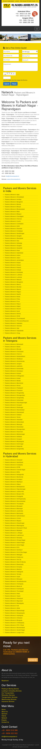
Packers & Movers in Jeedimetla (14, 511)
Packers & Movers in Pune (12, 301)
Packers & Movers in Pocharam (14, 390)
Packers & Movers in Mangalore (14, 282)
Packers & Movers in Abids (12, 608)
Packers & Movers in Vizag (12, 333)
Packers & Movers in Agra (12, 194)
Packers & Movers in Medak (13, 380)
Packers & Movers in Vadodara (13, 323)
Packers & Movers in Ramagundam (15, 395)
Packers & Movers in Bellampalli (14, 344)
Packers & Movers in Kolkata (13, 270)
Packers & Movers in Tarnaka (13, 574)
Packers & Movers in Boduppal (13, 579)
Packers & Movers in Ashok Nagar (14, 545)
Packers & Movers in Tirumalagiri (14, 591)
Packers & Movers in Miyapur (13, 520)
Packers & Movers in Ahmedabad (14, 197)
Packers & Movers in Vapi (12, 328)
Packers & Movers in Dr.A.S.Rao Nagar (16, 552)
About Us (5, 711)
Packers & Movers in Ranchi (13, 309)
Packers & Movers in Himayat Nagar (15, 540)
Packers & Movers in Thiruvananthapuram (17, 321)
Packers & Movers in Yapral (12, 596)
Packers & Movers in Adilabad (13, 436)
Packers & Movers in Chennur (13, 354)
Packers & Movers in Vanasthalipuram (15, 581)
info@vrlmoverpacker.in (12, 176)
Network (4, 718)
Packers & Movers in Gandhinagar (14, 233)
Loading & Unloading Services (12, 691)
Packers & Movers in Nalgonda (13, 446)
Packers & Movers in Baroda (13, 204)
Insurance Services (8, 701)
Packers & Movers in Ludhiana (13, 275)
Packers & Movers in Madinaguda (14, 525)
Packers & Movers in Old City (13, 559)
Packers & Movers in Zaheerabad (14, 422)
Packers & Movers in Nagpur (13, 292)
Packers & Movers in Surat (12, 311)
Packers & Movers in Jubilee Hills (14, 491)
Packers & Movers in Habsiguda (14, 571)
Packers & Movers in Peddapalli (14, 388)
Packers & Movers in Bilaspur (13, 214)
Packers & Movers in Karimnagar (14, 444)
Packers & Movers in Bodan (12, 346)
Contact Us (5, 722)
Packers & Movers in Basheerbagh (14, 610)
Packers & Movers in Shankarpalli (14, 412)
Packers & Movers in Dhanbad (13, 228)
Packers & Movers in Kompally (13, 567)
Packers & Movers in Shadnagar (14, 407)
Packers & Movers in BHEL (12, 472)
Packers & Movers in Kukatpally (14, 465)
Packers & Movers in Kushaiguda (14, 588)
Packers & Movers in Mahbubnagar (15, 434)
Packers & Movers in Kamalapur (14, 371)
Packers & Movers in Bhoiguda (13, 620)
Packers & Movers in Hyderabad (14, 253)
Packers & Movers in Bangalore (14, 202)
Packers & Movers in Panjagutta (14, 496)
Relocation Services (8, 695)
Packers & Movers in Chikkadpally (14, 622)
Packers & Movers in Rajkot (12, 306)
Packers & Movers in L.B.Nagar (13, 533)
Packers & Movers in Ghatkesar (14, 359)
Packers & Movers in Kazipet (13, 373)
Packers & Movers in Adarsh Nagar (15, 542)
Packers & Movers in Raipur (13, 304)
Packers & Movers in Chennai (13, 219)
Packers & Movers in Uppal (12, 576)
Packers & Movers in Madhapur (14, 482)
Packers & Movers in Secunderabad (15, 501)
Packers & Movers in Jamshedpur (14, 260)
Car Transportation (8, 693)
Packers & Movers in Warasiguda (14, 603)
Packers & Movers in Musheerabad (15, 627)
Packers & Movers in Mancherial (14, 383)
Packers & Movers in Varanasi (13, 326)
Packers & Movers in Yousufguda (14, 503)
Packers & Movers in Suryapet (13, 405)
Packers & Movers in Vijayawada (14, 330)
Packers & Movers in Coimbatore (14, 223)
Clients (4, 716)
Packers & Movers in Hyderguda (14, 615)
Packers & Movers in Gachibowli (14, 462)
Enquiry (4, 720)
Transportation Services (9, 697)
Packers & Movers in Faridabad (14, 231)
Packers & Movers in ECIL (12, 547)
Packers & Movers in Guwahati (13, 248)
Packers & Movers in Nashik (13, 294)
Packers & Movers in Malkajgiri (13, 554)
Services (4, 714)
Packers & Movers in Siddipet (13, 414)
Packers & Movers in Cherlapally (14, 584)
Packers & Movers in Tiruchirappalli (15, 318)
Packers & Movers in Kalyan (13, 262)
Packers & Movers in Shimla (13, 313)
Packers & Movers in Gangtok (13, 236)
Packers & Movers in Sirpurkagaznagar (16, 402)
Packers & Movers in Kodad (12, 378)
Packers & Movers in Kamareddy (14, 368)
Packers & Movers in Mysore (13, 289)
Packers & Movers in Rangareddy (14, 393)
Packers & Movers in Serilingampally (15, 499)
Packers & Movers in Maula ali (13, 586)
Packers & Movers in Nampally (13, 537)
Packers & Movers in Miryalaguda (14, 441)
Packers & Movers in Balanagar (14, 508)
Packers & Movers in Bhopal (13, 206)
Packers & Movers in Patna (12, 299)
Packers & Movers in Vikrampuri (14, 598)
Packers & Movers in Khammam (14, 431)
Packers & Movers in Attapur (13, 484)
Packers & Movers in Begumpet (14, 601)
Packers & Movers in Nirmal (12, 385)
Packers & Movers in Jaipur (12, 258)
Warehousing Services (9, 699)
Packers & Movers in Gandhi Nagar (15, 630)
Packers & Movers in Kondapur (13, 479)
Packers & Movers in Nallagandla (14, 474)
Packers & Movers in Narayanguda (15, 613)
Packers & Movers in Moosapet (13, 506)
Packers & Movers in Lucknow (13, 277)
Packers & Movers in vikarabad (13, 419)
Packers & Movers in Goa (12, 240)
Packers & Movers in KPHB (12, 467)
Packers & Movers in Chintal (13, 518)
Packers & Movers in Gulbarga (13, 243)
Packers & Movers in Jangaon (13, 363)
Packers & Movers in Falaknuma (14, 557)
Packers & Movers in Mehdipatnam (15, 486)
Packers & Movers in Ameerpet (13, 460)
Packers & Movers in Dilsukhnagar (14, 523)
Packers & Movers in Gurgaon (13, 245)
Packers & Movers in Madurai (13, 279)
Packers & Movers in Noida (12, 296)
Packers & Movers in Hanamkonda (14, 361)
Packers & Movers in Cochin (13, 221)
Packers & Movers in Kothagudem (14, 376)
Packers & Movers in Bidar (12, 211)
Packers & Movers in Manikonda (14, 477)
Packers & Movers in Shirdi (12, 316)
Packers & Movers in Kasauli (13, 267)
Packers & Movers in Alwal (12, 593)
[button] (3, 37)
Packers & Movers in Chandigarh (14, 216)
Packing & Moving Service (10, 689)
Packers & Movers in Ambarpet (13, 618)
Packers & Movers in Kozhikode (14, 272)
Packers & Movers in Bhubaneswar (15, 209)
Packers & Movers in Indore (12, 255)
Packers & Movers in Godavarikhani (15, 356)
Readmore (5, 680)
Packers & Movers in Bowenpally (14, 564)
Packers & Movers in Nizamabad (14, 427)
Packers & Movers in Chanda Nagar (15, 469)
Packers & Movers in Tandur (13, 417)
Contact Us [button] (32, 660)
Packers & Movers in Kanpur (13, 265)
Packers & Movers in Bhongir (13, 349)
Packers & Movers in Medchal (13, 569)
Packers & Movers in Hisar (12, 250)
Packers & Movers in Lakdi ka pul (14, 535)
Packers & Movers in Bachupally (14, 513)
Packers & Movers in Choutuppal (14, 351)
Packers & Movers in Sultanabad (14, 400)
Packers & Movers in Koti (12, 605)
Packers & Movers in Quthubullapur (15, 516)
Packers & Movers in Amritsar (13, 199)
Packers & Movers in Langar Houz (14, 632)
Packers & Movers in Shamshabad (14, 410)
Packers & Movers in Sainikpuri (13, 550)
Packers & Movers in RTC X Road (14, 625)
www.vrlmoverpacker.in (13, 179)
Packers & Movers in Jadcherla (13, 366)
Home (4, 709)
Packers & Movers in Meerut (13, 284)
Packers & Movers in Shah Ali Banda (15, 562)
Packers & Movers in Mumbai (13, 287)
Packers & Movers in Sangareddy (14, 397)
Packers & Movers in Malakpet (13, 530)
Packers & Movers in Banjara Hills (14, 494)
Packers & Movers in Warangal (13, 424)
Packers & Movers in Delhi (12, 226)
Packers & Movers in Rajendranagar (15, 489)
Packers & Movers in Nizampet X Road (16, 528)
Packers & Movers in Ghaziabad (14, 238)
